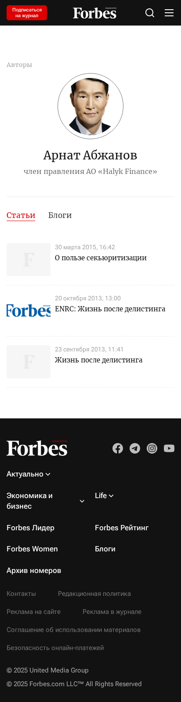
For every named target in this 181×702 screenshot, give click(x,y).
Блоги (60, 215)
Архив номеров (34, 570)
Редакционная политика (94, 594)
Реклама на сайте (34, 612)
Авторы (19, 65)
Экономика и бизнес (30, 500)
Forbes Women (32, 548)
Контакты (21, 594)
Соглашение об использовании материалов (74, 630)
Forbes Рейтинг (121, 527)
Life (101, 495)
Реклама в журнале (112, 612)
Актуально (25, 473)
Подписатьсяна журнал (27, 12)
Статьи (21, 215)
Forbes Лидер (30, 527)
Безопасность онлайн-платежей (55, 648)
